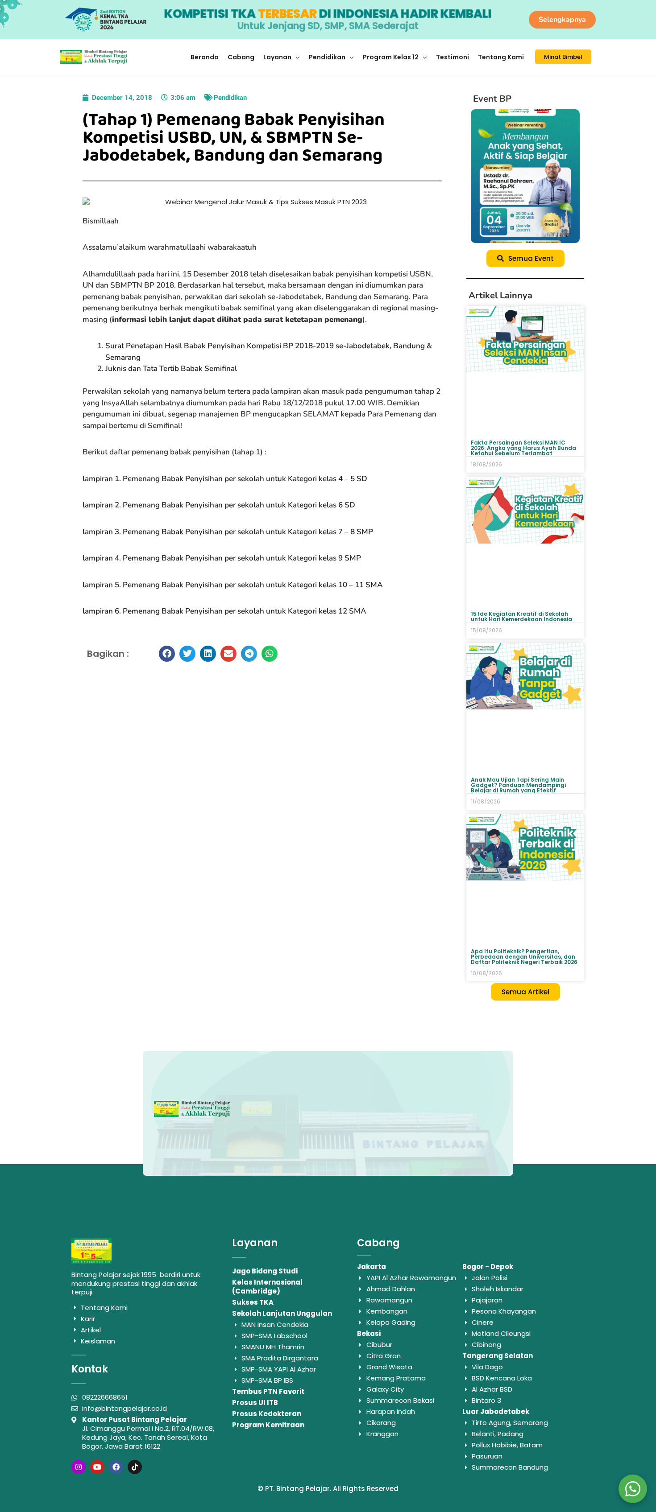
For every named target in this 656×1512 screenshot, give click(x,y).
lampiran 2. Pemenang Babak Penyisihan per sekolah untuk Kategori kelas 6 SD (219, 505)
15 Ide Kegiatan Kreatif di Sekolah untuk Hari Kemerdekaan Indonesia (521, 616)
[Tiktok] (135, 1467)
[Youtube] (97, 1467)
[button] (167, 654)
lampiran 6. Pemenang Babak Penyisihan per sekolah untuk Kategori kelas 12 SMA (224, 611)
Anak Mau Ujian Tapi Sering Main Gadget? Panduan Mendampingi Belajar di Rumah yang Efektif (518, 785)
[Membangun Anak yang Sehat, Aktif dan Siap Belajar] (525, 176)
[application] (295, 57)
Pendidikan (230, 98)
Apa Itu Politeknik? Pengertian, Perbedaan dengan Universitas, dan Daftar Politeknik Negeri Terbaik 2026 (524, 957)
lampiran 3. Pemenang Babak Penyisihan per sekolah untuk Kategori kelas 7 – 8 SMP (228, 532)
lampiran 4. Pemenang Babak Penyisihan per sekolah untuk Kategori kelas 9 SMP (222, 558)
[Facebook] (116, 1467)
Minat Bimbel (563, 57)
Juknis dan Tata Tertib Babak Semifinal (171, 368)
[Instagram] (78, 1467)
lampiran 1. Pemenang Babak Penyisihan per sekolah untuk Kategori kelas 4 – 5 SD (225, 479)
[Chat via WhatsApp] (633, 1489)
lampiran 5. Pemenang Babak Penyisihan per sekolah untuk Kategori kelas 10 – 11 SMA (233, 585)
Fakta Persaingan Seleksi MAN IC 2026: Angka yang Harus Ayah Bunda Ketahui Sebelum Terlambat (523, 448)
